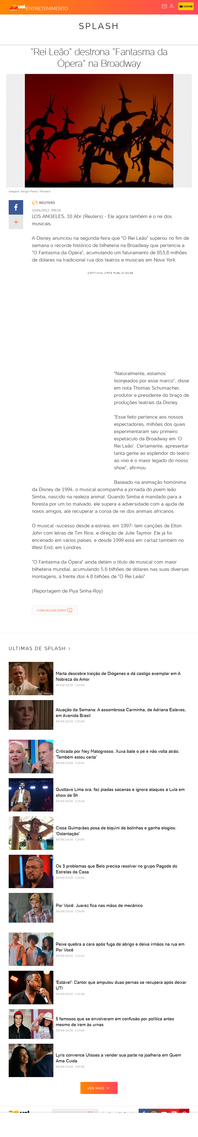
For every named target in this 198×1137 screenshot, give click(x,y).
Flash (30, 22)
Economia (125, 22)
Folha (144, 22)
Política (87, 22)
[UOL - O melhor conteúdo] (17, 7)
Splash (180, 22)
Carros (105, 22)
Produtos (11, 22)
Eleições (48, 22)
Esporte (161, 22)
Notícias (67, 22)
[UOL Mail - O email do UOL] (164, 6)
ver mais (95, 1088)
